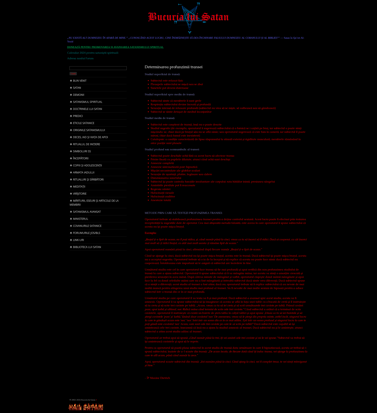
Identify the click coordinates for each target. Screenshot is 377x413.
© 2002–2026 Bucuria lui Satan (82, 400)
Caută (73, 73)
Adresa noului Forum (80, 58)
